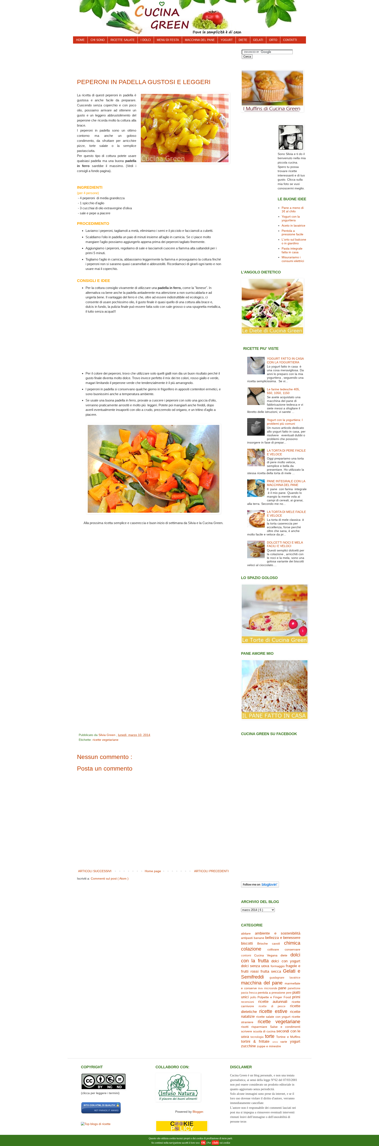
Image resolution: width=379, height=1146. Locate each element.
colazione (251, 949)
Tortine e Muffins (288, 1037)
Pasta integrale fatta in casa (292, 250)
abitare (246, 933)
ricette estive (273, 1011)
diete (284, 955)
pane (282, 988)
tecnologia (256, 1037)
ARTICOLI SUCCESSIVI (94, 871)
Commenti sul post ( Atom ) (110, 878)
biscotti (247, 943)
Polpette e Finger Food (274, 997)
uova (275, 1041)
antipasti (247, 938)
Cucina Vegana (265, 955)
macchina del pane (261, 983)
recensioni (247, 1001)
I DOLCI (146, 40)
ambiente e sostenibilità (277, 933)
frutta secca (271, 971)
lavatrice (295, 977)
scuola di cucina (264, 1031)
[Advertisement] (156, 59)
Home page (153, 871)
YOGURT (227, 40)
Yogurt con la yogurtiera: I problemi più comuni (285, 421)
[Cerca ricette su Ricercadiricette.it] (96, 1124)
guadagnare (277, 977)
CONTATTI (290, 40)
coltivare (273, 949)
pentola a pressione (271, 992)
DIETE (243, 40)
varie (283, 1041)
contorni (246, 955)
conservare (292, 949)
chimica (292, 943)
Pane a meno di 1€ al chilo (293, 209)
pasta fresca (249, 992)
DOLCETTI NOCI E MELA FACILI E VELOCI (285, 544)
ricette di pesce (272, 1006)
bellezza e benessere (282, 938)
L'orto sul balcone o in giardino (294, 241)
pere (288, 992)
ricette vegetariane (105, 739)
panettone (294, 988)
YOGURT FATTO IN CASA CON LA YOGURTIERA (285, 360)
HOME (80, 40)
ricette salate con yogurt (273, 1016)
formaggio (278, 966)
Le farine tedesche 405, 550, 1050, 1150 (283, 391)
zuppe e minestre (269, 1046)
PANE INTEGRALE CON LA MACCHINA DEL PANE (286, 483)
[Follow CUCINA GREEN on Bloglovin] (260, 886)
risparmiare (259, 1026)
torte (269, 1036)
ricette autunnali (273, 1002)
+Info (215, 1142)
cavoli (276, 943)
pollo (253, 997)
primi (296, 997)
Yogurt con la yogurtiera (291, 218)
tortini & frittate (255, 1041)
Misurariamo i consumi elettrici (293, 259)
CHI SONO (98, 40)
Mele (260, 988)
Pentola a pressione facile (292, 232)
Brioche (262, 943)
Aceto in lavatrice (293, 225)
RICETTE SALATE (123, 40)
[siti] (101, 1113)
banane (259, 938)
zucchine (248, 1046)
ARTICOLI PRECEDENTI (211, 871)
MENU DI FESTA (168, 40)
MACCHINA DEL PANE (200, 40)
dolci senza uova (255, 966)
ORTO (273, 40)
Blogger (198, 1111)
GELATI (258, 40)
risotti (244, 1026)
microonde (270, 988)
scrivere (246, 1031)
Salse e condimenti (285, 1026)
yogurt (295, 1041)
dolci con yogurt (285, 961)
